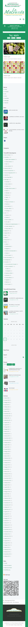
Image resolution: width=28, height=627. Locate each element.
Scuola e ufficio (8, 208)
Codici (7, 268)
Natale (6, 197)
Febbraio (7, 433)
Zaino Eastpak (11, 388)
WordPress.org (7, 569)
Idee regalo (6, 100)
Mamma (7, 195)
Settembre (7, 420)
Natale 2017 (6, 230)
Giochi (6, 190)
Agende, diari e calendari (10, 159)
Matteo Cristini (12, 293)
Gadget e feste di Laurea (10, 188)
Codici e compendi (9, 266)
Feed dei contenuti (7, 565)
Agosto (7, 422)
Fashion (7, 186)
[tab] (5, 364)
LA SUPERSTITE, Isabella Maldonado (16, 298)
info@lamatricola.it (14, 4)
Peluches (7, 204)
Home (5, 89)
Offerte (5, 237)
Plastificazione (8, 246)
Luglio (6, 424)
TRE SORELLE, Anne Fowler (14, 304)
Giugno (7, 400)
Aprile (6, 404)
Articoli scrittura (8, 161)
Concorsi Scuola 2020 (8, 170)
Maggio (7, 402)
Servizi (5, 96)
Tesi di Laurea (8, 255)
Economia (7, 275)
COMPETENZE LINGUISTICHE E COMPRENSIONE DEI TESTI (15, 369)
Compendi (8, 270)
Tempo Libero (8, 228)
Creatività (6, 102)
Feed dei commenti (8, 567)
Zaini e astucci (8, 166)
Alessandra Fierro (12, 299)
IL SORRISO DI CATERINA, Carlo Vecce (16, 116)
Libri (5, 93)
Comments (9, 364)
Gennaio (7, 435)
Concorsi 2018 (7, 168)
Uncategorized (7, 259)
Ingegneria (7, 279)
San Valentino (8, 206)
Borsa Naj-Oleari (12, 381)
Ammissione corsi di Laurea (10, 264)
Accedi (5, 563)
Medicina (7, 282)
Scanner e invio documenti (10, 250)
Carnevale (7, 181)
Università (6, 91)
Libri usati (7, 221)
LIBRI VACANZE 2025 (13, 110)
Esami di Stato (8, 219)
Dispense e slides (8, 273)
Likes (14, 364)
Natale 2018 (6, 233)
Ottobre (7, 406)
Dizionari (7, 217)
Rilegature (7, 248)
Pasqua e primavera (9, 201)
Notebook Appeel (7, 56)
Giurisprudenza (8, 277)
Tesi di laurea (7, 284)
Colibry (6, 244)
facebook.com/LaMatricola (12, 6)
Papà (6, 199)
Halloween (7, 192)
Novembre (7, 415)
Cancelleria (6, 98)
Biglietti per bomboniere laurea (15, 375)
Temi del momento (8, 257)
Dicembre (7, 413)
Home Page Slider (7, 177)
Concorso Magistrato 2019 (9, 172)
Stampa (6, 253)
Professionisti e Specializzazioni (11, 224)
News (5, 235)
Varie (6, 163)
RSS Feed (7, 574)
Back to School (7, 155)
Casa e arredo (8, 184)
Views (5, 364)
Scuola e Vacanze (8, 226)
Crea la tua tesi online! (13, 291)
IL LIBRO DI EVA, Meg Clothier (15, 123)
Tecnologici (7, 210)
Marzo (6, 398)
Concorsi (7, 215)
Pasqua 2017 (7, 239)
